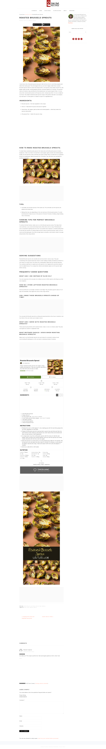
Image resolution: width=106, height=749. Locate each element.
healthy (25, 607)
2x (59, 395)
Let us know (40, 470)
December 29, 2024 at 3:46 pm (28, 651)
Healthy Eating (26, 606)
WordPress (56, 746)
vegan (28, 607)
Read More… (70, 22)
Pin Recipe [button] (53, 377)
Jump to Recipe (37, 24)
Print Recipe (47, 24)
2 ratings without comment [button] (41, 683)
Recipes (34, 606)
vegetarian (35, 607)
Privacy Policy (62, 746)
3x (61, 395)
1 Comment (34, 20)
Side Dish (37, 606)
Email (20, 721)
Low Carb (30, 606)
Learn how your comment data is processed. (48, 738)
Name (20, 716)
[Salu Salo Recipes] (53, 7)
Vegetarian (43, 606)
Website (21, 726)
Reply (20, 658)
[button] (20, 370)
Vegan (40, 606)
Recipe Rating (22, 695)
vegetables (31, 607)
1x (57, 395)
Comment (22, 700)
